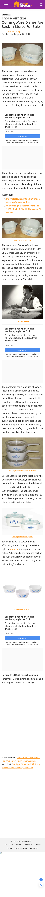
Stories (6, 15)
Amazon (14, 549)
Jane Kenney (12, 31)
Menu (5, 4)
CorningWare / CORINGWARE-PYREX (22, 471)
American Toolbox (22, 321)
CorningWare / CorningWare (22, 537)
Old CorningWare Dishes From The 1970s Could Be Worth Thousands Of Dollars (23, 209)
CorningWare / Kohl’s (22, 609)
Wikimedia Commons (22, 240)
